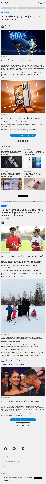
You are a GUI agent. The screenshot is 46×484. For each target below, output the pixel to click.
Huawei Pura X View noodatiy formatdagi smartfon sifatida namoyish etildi (11, 174)
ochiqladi (30, 60)
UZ (41, 2)
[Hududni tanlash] (38, 3)
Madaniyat (40, 8)
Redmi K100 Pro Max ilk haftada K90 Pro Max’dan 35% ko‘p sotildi (34, 174)
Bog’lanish (5, 466)
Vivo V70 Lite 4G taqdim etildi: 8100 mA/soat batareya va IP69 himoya (34, 152)
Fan (18, 8)
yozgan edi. (25, 130)
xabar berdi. (33, 258)
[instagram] (14, 448)
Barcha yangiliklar (7, 8)
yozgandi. (19, 415)
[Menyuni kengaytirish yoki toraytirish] (44, 3)
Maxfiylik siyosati (6, 456)
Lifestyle (4, 3)
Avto (14, 8)
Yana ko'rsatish (23, 196)
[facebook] (5, 448)
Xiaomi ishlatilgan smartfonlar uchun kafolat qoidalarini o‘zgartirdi (11, 152)
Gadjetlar (23, 8)
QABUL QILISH (38, 477)
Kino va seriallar (31, 8)
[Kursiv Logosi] (5, 2)
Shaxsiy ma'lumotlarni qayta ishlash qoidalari (11, 461)
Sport (4, 206)
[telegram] (23, 448)
